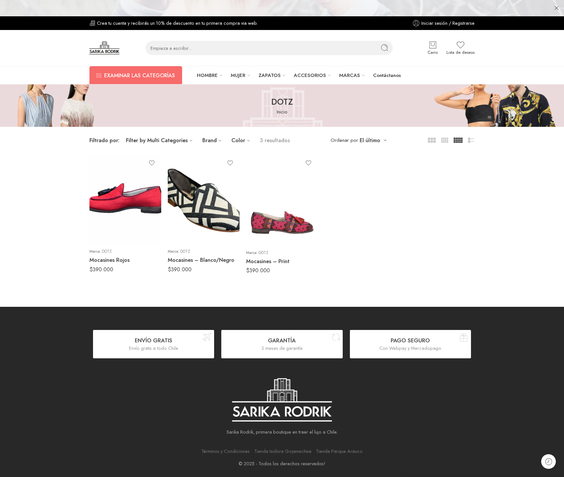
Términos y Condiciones (225, 451)
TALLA (95, 194)
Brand (209, 140)
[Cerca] (556, 8)
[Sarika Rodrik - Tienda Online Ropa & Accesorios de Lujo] (104, 47)
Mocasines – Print (268, 261)
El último (370, 140)
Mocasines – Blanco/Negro (201, 260)
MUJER (238, 75)
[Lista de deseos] (152, 163)
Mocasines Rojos (109, 260)
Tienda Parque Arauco (339, 451)
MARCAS (349, 75)
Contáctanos (387, 75)
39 (107, 232)
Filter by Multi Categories (157, 140)
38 (107, 223)
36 (107, 203)
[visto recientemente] (548, 461)
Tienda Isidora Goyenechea (282, 451)
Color (238, 140)
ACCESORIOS (310, 75)
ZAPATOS (269, 75)
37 (107, 213)
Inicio (282, 111)
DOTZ (107, 251)
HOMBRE (207, 75)
